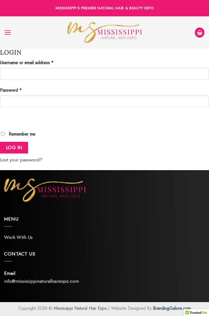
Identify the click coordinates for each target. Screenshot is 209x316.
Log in (14, 147)
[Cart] (200, 32)
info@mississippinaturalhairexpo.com (41, 281)
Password (11, 90)
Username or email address (27, 62)
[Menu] (7, 32)
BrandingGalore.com (172, 308)
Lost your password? (21, 159)
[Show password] (6, 118)
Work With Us (18, 237)
